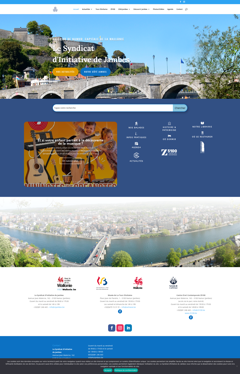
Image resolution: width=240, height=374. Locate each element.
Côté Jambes (123, 9)
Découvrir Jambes (140, 9)
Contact (179, 9)
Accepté (107, 370)
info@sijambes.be (95, 357)
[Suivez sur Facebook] (111, 328)
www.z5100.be (191, 313)
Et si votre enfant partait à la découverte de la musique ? (70, 142)
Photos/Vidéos (158, 9)
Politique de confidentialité (126, 370)
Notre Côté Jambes (95, 71)
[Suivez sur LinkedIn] (128, 328)
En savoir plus (70, 160)
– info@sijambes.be (56, 307)
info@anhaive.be (129, 307)
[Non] (237, 366)
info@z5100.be (199, 310)
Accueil (76, 9)
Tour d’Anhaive (101, 9)
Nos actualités (65, 71)
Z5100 (113, 9)
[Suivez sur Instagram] (120, 328)
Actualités (86, 9)
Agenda (170, 9)
